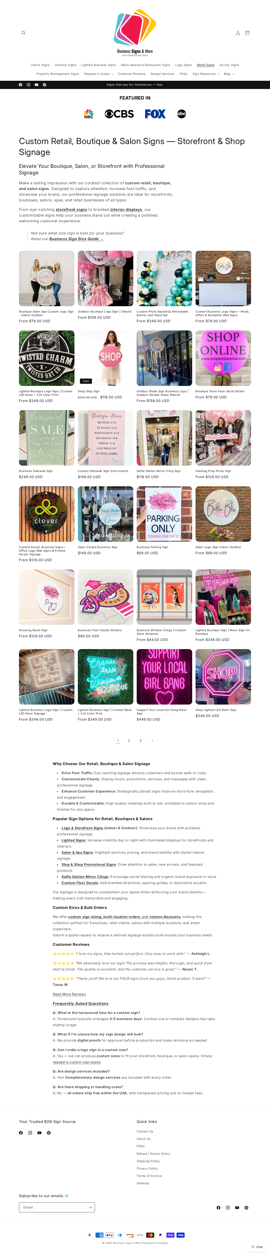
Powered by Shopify (155, 1242)
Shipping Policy (148, 1161)
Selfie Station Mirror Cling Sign (159, 471)
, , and (124, 917)
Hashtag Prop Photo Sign (213, 471)
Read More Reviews (69, 994)
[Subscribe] (90, 1207)
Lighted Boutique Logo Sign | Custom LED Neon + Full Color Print (45, 392)
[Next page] (152, 740)
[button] (23, 33)
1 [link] (118, 741)
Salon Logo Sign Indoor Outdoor (218, 547)
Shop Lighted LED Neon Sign (216, 710)
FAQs (140, 1146)
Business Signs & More (127, 1242)
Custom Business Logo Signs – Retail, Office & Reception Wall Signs (223, 313)
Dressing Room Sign (33, 630)
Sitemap (143, 1183)
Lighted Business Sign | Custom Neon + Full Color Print (105, 711)
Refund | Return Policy (153, 1153)
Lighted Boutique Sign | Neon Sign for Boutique (223, 631)
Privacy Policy (147, 1168)
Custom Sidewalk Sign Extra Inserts (103, 471)
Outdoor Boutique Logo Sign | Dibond (104, 311)
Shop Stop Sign (89, 391)
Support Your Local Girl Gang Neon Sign (162, 711)
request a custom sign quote (76, 1062)
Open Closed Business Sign (98, 547)
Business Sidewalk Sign (36, 471)
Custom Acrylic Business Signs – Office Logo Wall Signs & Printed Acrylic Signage (42, 550)
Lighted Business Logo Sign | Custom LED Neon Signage (46, 711)
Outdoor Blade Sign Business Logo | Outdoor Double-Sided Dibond (162, 392)
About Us (144, 1138)
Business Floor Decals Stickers (100, 630)
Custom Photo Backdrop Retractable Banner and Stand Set (162, 313)
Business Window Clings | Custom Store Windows (161, 631)
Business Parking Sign (153, 547)
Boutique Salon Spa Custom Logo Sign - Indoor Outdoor (46, 313)
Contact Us (145, 1131)
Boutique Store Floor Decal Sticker (220, 391)
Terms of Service (149, 1176)
